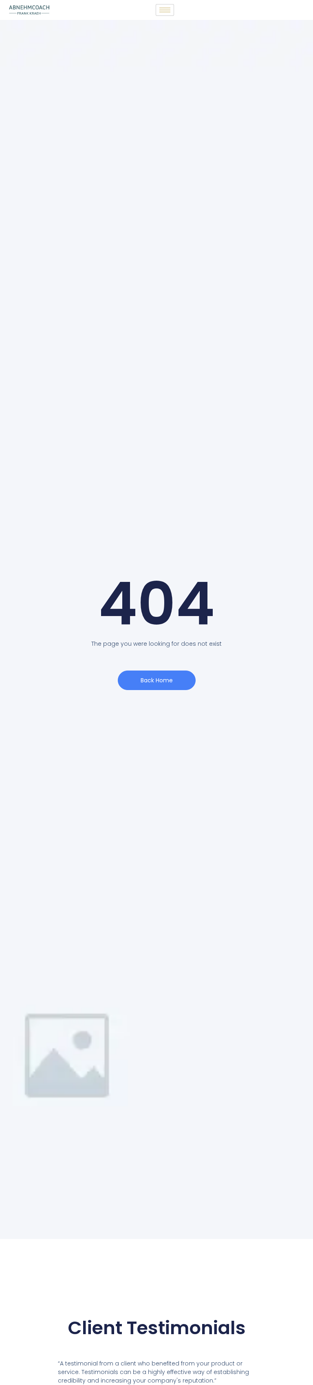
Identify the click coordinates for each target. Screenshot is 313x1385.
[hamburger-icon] (165, 10)
